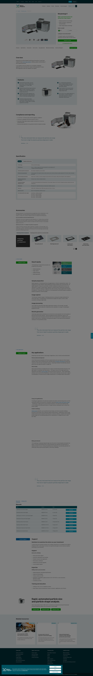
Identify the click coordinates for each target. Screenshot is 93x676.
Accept (55, 666)
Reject (55, 669)
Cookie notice (25, 670)
